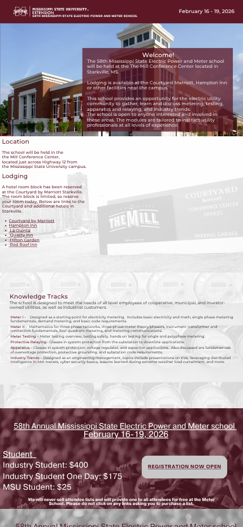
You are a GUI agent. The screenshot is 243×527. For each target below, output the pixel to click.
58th (23, 426)
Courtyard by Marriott (32, 220)
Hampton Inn (23, 225)
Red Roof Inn (23, 244)
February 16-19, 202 (123, 434)
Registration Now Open (185, 467)
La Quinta (20, 230)
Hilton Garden (25, 240)
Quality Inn (21, 234)
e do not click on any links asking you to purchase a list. (136, 504)
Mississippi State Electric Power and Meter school (146, 426)
